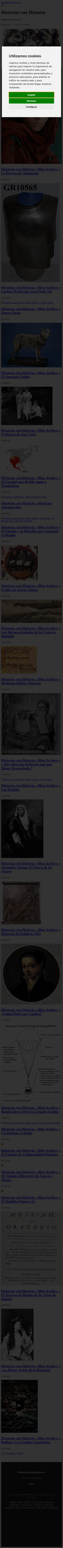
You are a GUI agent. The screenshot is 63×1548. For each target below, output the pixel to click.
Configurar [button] (31, 107)
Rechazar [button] (31, 101)
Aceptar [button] (31, 95)
